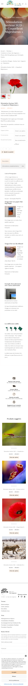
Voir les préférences (14, 680)
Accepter (14, 672)
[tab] (5, 161)
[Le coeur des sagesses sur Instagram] (21, 597)
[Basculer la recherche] (19, 3)
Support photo (5, 130)
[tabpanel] (14, 267)
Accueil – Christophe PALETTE (13, 198)
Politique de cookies (8, 684)
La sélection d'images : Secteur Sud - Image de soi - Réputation (13, 62)
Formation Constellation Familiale (10, 625)
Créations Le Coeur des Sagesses (10, 53)
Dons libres (4, 609)
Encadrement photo (6, 140)
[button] (26, 656)
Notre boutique (5, 604)
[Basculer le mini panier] (22, 4)
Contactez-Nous (11, 350)
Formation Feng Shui (6, 627)
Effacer (17, 144)
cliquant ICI (4, 126)
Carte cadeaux (5, 606)
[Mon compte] (26, 4)
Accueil (3, 51)
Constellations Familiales (7, 621)
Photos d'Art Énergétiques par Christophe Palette (12, 56)
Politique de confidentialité (18, 684)
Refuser (14, 676)
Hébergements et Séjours (7, 618)
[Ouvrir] (2, 4)
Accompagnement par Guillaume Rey (11, 623)
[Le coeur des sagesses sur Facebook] (18, 597)
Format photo (4, 135)
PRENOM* (3, 648)
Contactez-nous (5, 611)
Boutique (9, 51)
